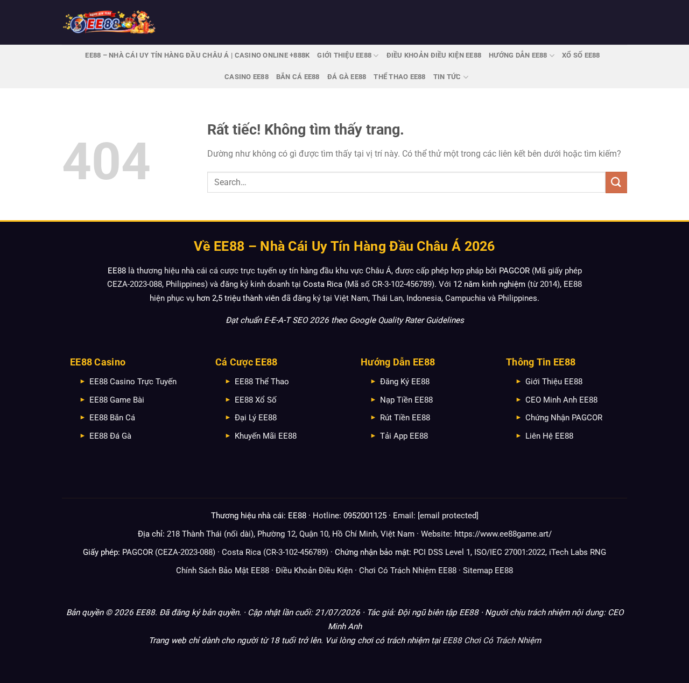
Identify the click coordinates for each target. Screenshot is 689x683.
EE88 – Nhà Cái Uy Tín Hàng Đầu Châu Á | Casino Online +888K (197, 55)
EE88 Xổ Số (256, 400)
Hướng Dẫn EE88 (518, 55)
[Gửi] (616, 182)
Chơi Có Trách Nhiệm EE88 (407, 570)
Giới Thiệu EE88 (344, 55)
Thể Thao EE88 (399, 77)
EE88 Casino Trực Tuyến (133, 381)
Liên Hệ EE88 (549, 436)
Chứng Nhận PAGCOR (563, 418)
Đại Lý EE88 (256, 418)
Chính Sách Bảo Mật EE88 (222, 570)
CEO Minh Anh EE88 (561, 400)
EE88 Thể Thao (262, 381)
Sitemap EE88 (488, 570)
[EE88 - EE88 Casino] (109, 22)
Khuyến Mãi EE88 (266, 436)
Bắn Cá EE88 (298, 77)
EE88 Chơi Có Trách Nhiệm (491, 640)
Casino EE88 (246, 77)
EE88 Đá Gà (110, 436)
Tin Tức (447, 77)
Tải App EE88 (404, 436)
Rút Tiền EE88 (405, 418)
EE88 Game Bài (116, 400)
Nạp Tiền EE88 (406, 400)
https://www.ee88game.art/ (503, 534)
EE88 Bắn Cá (112, 418)
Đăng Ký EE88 (405, 381)
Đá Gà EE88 (347, 77)
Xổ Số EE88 (581, 55)
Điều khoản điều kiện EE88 (433, 55)
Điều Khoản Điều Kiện (314, 570)
